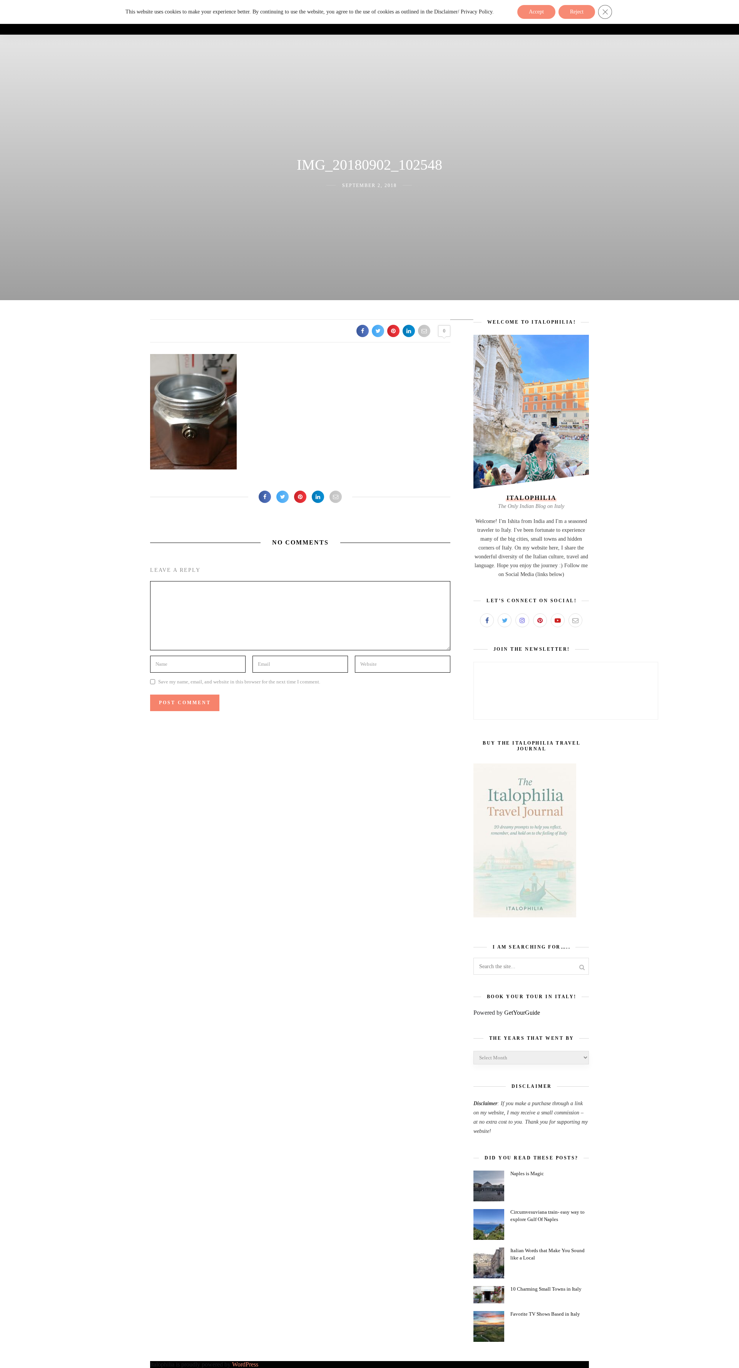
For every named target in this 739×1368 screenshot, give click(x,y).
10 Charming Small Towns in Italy (546, 1289)
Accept (536, 12)
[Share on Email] (424, 331)
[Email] (575, 620)
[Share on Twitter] (378, 331)
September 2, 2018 (369, 185)
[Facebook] (487, 620)
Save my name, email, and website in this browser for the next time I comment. (239, 682)
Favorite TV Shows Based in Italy (545, 1314)
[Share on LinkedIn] (409, 331)
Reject (577, 12)
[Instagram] (522, 620)
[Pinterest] (540, 620)
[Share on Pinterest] (393, 331)
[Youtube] (558, 620)
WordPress (245, 1364)
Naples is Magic (527, 1173)
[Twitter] (505, 620)
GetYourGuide (522, 1012)
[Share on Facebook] (362, 331)
